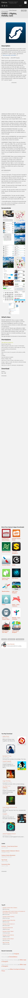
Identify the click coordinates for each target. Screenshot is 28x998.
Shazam (22, 10)
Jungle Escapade (7, 761)
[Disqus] (14, 670)
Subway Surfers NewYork (9, 920)
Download (5, 369)
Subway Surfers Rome (8, 935)
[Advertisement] (14, 97)
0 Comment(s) (4, 11)
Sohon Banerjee (13, 10)
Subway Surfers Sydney (8, 916)
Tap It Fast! (4, 859)
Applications (11, 639)
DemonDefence (13, 956)
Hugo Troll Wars (7, 781)
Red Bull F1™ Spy (7, 756)
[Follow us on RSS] (4, 6)
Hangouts (16, 953)
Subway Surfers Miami (8, 938)
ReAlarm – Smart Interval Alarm (10, 846)
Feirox (4, 2)
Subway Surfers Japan (8, 931)
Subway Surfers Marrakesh (8, 855)
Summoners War (6, 864)
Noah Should (26, 10)
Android (4, 639)
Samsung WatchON (8, 927)
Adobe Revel (6, 736)
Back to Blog (24, 10)
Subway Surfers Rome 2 (9, 924)
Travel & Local (20, 639)
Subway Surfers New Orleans (10, 907)
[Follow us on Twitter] (7, 6)
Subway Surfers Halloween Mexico (10, 850)
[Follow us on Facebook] (2, 6)
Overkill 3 (5, 814)
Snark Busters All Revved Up (10, 807)
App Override (6, 942)
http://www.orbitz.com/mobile (9, 55)
